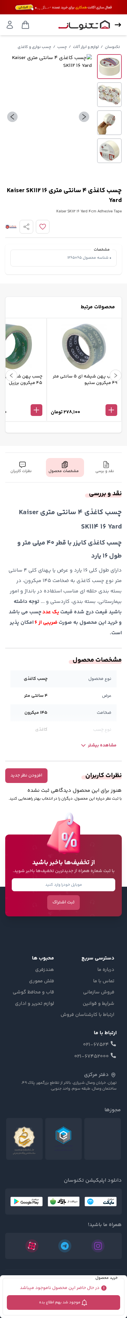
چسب (62, 47)
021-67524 (96, 1045)
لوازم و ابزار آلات (86, 47)
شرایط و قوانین (98, 1003)
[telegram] (64, 1245)
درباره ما (105, 969)
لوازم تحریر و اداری (34, 1003)
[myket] (101, 1201)
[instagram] (98, 1245)
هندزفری (44, 969)
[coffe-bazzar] (63, 1201)
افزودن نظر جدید (26, 775)
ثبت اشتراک (63, 902)
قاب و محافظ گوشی (33, 992)
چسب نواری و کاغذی (34, 47)
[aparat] (31, 1245)
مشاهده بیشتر (102, 745)
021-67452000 (91, 1057)
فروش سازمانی (98, 992)
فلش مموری (41, 981)
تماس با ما (103, 981)
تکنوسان (112, 47)
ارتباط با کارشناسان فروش (87, 1015)
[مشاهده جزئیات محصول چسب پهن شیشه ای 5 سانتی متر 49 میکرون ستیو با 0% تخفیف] (84, 399)
